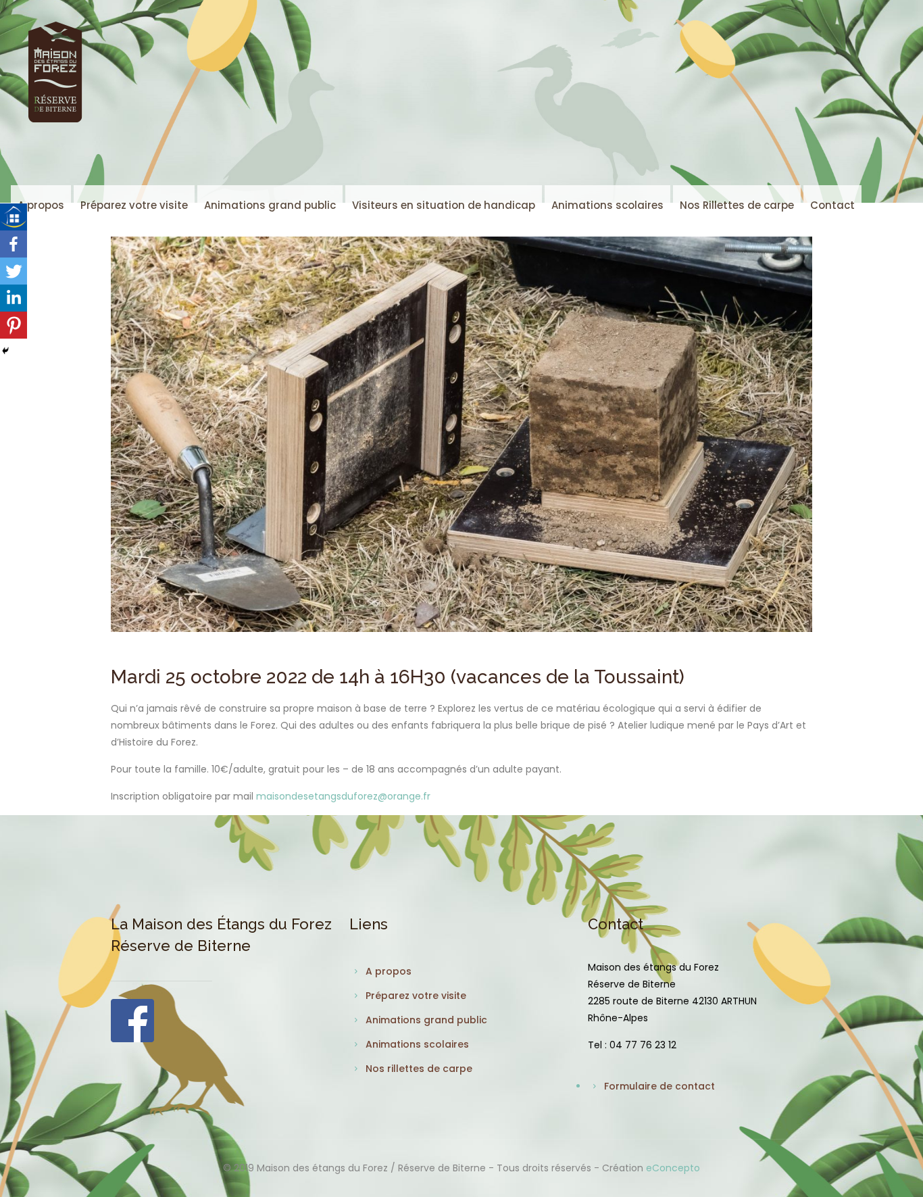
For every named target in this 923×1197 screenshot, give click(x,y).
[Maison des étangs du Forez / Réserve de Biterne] (55, 71)
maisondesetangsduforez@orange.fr (343, 796)
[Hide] (5, 350)
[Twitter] (13, 271)
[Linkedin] (13, 298)
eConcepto (673, 1168)
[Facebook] (13, 244)
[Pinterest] (13, 325)
